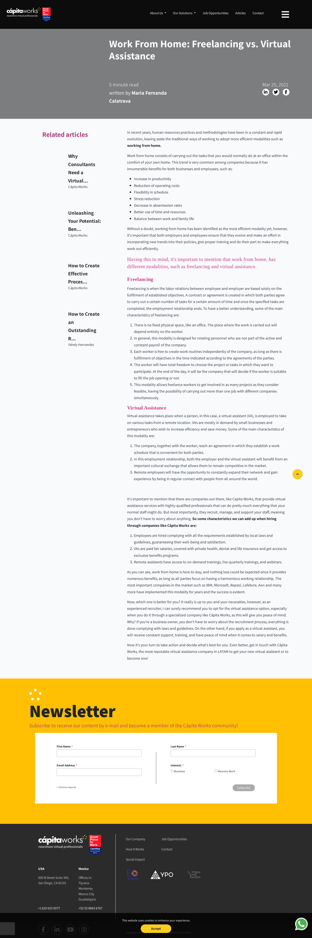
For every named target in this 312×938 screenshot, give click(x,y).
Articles (240, 13)
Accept (156, 928)
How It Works (135, 849)
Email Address (67, 765)
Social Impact (135, 859)
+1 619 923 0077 (49, 908)
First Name (65, 746)
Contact (258, 13)
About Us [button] (157, 13)
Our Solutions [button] (183, 13)
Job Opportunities (215, 13)
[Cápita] (70, 849)
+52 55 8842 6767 (91, 908)
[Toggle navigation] (285, 14)
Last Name (179, 746)
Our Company (135, 839)
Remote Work (226, 771)
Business (179, 771)
